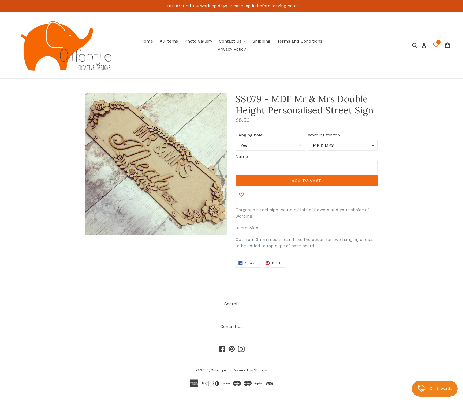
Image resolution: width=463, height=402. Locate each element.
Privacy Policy (232, 49)
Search (231, 303)
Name (242, 156)
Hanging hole (249, 135)
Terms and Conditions (299, 41)
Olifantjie (218, 370)
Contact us (231, 326)
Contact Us (233, 41)
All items (169, 41)
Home (147, 41)
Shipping (261, 41)
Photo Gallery (198, 41)
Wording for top (324, 135)
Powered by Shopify (250, 370)
